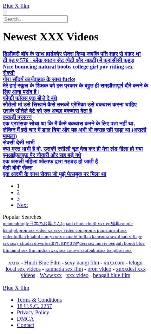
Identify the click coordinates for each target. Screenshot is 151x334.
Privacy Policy (33, 312)
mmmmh (11, 223)
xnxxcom (114, 263)
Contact (25, 325)
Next (22, 205)
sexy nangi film (82, 263)
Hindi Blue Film (42, 263)
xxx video (77, 275)
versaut (81, 250)
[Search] (5, 12)
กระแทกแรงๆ (66, 243)
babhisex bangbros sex (110, 250)
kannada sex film (64, 269)
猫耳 (115, 223)
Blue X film (16, 6)
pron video (99, 269)
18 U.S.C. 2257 (34, 306)
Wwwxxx (51, 275)
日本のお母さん (45, 223)
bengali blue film (111, 275)
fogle (24, 223)
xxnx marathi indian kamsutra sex (84, 236)
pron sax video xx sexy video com (51, 230)
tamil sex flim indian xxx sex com (43, 250)
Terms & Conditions (39, 300)
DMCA (25, 319)
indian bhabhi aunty (33, 236)
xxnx (14, 263)
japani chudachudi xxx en (86, 223)
